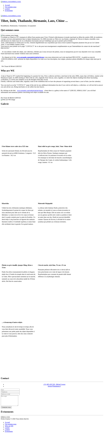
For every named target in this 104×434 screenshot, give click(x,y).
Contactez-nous (6, 407)
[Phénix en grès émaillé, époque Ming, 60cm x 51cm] (19, 245)
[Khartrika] (19, 183)
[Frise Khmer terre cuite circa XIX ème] (19, 126)
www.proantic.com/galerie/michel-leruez (30, 90)
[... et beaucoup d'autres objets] (19, 302)
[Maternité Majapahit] (55, 183)
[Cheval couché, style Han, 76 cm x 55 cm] (55, 245)
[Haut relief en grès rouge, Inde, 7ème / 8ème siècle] (55, 126)
